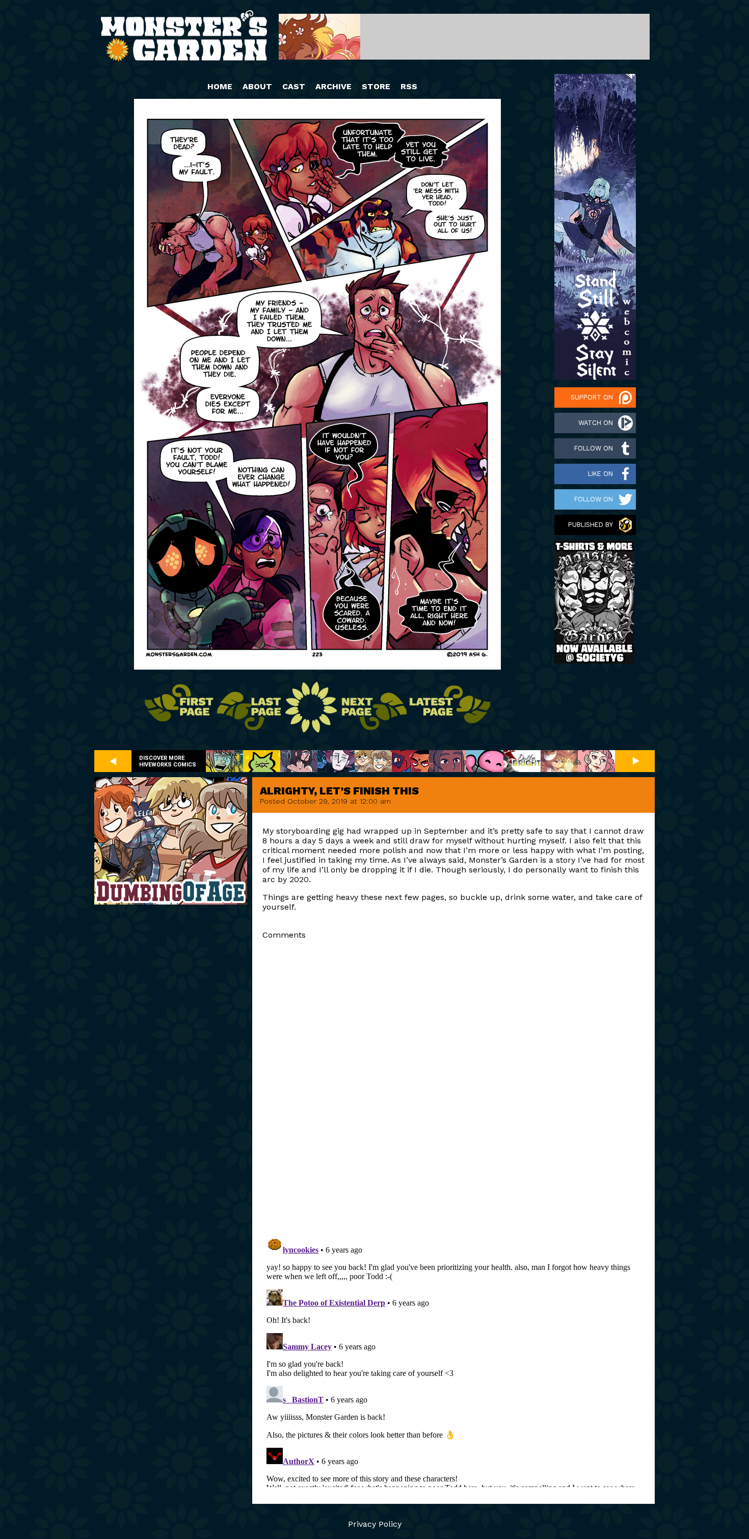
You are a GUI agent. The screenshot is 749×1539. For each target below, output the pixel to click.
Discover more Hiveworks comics (167, 761)
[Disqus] (453, 1087)
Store (376, 86)
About (257, 86)
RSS (408, 86)
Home (219, 86)
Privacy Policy (375, 1524)
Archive (333, 86)
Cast (293, 86)
